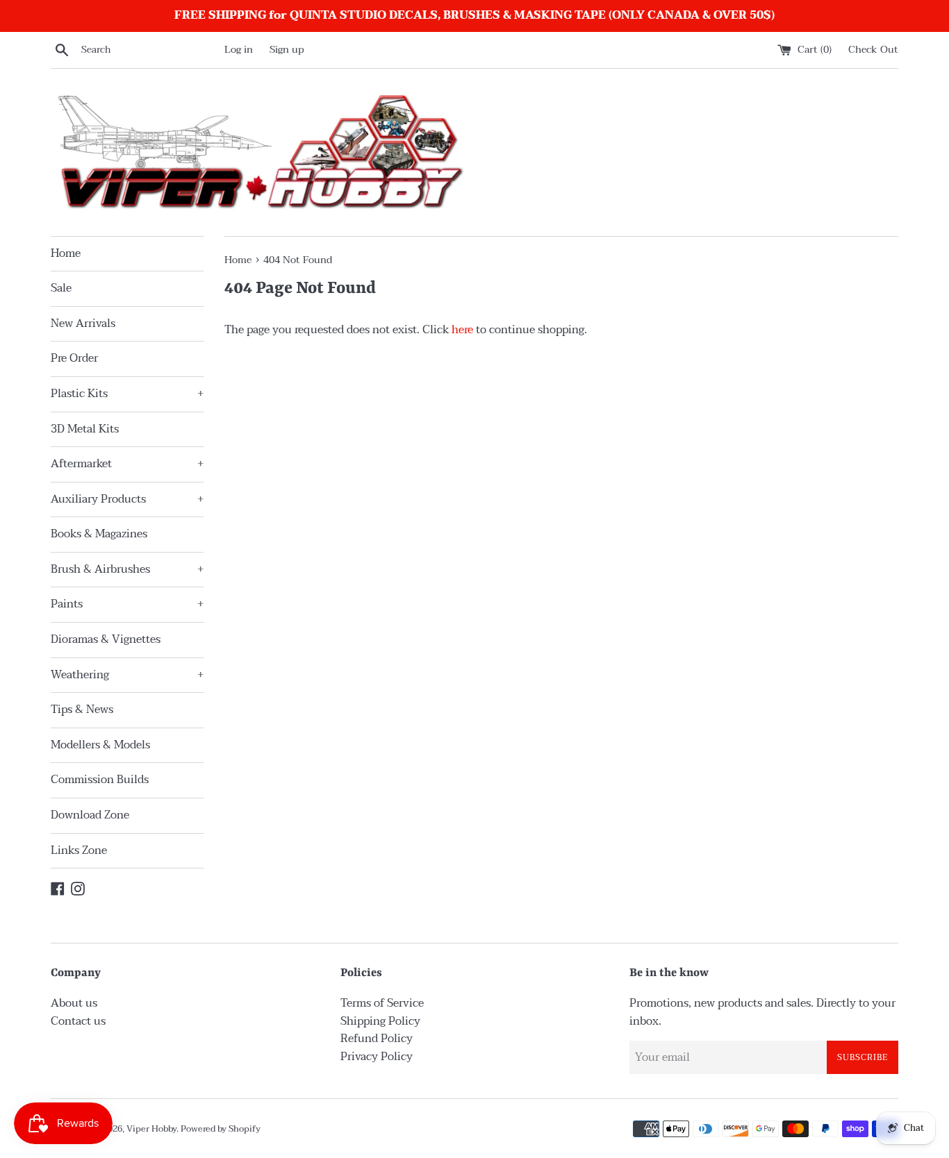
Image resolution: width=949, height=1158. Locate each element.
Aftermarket (127, 463)
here (462, 329)
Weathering (127, 675)
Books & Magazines (99, 534)
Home (66, 253)
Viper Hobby (151, 1128)
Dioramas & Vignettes (105, 639)
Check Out (873, 49)
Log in (238, 49)
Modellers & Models (100, 745)
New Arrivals (83, 323)
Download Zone (90, 815)
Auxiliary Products (127, 499)
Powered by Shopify (221, 1128)
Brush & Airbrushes (127, 569)
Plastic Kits (127, 393)
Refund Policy (376, 1038)
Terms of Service (382, 1003)
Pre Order (74, 358)
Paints (127, 604)
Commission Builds (100, 779)
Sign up (287, 49)
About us (74, 1003)
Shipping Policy (380, 1021)
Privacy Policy (376, 1056)
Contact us (78, 1021)
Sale (61, 288)
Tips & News (82, 709)
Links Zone (79, 850)
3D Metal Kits (85, 429)
